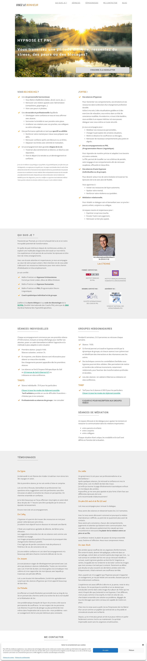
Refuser (131, 650)
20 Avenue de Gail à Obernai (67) (36, 372)
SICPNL (21, 305)
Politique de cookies (8, 657)
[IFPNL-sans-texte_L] (92, 274)
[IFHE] (115, 271)
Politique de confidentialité (22, 657)
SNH (67, 305)
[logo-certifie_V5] (92, 293)
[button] (143, 645)
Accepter (105, 650)
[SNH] (115, 293)
